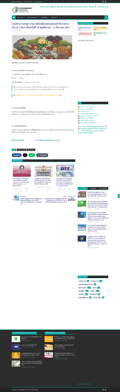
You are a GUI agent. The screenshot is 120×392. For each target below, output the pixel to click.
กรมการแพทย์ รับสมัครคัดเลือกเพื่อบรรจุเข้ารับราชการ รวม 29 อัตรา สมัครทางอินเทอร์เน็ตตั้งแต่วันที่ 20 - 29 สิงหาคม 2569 (97, 228)
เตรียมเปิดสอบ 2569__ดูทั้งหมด (55, 333)
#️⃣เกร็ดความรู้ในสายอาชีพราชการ (87, 122)
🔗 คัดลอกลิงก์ (42, 155)
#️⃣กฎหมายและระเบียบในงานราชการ (88, 116)
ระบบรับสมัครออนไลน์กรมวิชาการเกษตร (47, 140)
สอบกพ (94, 287)
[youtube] (105, 1)
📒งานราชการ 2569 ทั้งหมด (85, 109)
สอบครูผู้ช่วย (82, 291)
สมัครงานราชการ (32, 17)
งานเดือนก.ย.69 (82, 281)
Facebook (17, 155)
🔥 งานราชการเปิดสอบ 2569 (100, 28)
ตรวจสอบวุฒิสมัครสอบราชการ (86, 284)
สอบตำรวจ (92, 291)
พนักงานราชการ (82, 287)
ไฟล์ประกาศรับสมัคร (18, 140)
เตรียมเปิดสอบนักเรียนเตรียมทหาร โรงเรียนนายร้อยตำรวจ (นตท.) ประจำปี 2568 (64, 355)
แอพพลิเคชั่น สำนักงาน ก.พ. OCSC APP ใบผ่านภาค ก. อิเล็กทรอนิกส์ (31, 354)
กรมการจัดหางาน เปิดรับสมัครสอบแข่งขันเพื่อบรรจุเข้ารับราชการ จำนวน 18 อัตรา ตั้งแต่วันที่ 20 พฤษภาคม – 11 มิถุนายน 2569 (21, 182)
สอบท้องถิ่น (81, 294)
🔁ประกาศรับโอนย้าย (84, 111)
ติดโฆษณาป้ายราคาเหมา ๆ (17, 1)
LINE (31, 155)
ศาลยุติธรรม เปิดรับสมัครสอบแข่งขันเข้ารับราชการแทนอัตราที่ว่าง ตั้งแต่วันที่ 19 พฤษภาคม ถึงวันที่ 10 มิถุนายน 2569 (42, 181)
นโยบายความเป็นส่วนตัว (84, 384)
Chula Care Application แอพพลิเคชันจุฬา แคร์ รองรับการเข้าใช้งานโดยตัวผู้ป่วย (32, 363)
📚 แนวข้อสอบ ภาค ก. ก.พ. (99, 34)
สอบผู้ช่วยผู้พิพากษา (83, 297)
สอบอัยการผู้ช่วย (97, 297)
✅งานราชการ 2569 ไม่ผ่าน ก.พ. (86, 107)
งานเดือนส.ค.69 (94, 281)
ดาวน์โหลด (44, 17)
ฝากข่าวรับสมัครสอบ (37, 1)
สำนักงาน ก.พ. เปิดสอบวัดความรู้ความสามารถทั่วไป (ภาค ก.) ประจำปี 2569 (64, 338)
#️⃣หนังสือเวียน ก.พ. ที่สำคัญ (85, 118)
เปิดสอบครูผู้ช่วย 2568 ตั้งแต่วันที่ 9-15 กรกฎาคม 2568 (64, 346)
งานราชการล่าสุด (21, 149)
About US (54, 17)
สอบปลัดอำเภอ (93, 294)
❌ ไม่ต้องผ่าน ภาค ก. (85, 34)
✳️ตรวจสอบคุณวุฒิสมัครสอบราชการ (88, 113)
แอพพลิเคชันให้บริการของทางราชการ (24, 333)
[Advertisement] (93, 147)
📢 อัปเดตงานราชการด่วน (84, 28)
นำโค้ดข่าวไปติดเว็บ (28, 1)
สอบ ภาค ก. (20, 17)
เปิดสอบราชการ (30, 149)
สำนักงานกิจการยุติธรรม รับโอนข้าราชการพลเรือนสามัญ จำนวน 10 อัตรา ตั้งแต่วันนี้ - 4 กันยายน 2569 (74, 7)
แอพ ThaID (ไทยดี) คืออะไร (29, 345)
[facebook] (103, 1)
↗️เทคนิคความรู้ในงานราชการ (86, 120)
